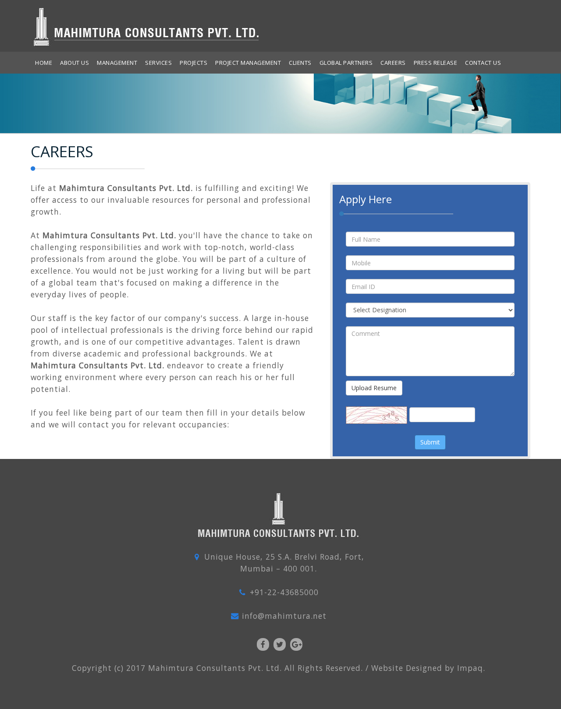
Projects (193, 63)
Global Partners (346, 63)
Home (43, 63)
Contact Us (483, 63)
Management (117, 63)
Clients (300, 63)
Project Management (248, 63)
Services (158, 63)
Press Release (436, 63)
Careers (393, 63)
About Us (74, 63)
